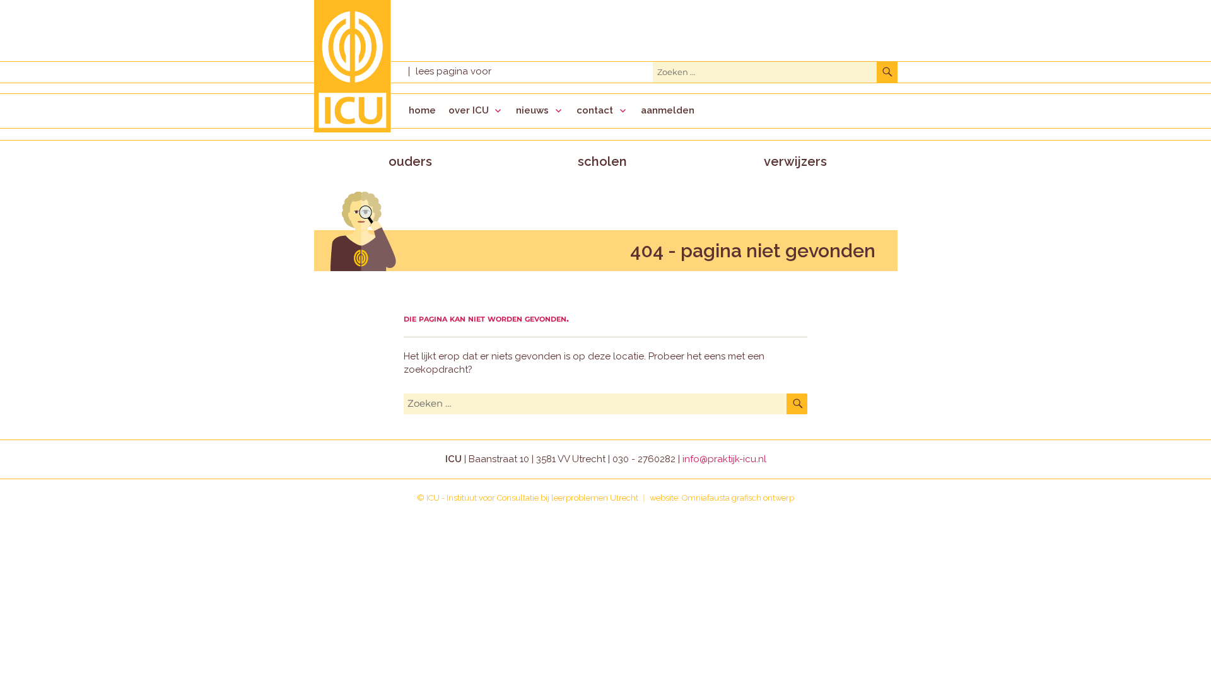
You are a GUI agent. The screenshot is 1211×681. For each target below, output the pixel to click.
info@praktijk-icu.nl (724, 459)
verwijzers (795, 161)
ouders (410, 161)
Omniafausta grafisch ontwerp (738, 498)
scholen (602, 161)
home (422, 110)
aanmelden (667, 110)
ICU (433, 498)
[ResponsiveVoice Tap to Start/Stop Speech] (453, 71)
